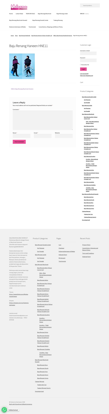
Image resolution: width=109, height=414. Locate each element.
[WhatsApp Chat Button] (4, 409)
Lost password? (84, 73)
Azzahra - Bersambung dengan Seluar (92, 160)
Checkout (61, 248)
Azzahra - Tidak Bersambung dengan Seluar (91, 165)
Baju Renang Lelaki (62, 13)
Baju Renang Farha (89, 170)
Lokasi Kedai (19, 13)
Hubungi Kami (63, 255)
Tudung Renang (58, 20)
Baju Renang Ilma (88, 202)
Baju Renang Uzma (89, 208)
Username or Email (85, 50)
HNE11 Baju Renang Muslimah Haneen (62, 35)
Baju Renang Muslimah (44, 13)
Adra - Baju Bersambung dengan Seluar (92, 122)
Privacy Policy (86, 245)
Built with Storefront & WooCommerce (20, 404)
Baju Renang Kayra (89, 205)
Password (82, 58)
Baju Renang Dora (88, 197)
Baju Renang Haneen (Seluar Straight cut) (41, 35)
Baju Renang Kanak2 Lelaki (40, 20)
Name (15, 133)
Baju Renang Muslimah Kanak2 (18, 20)
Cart (60, 245)
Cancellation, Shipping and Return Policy (51, 27)
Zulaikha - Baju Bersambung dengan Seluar (91, 189)
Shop (16, 35)
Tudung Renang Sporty (90, 217)
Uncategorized (86, 220)
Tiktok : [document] (18, 294)
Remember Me (85, 64)
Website (57, 133)
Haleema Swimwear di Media (17, 27)
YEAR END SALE (30, 13)
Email (36, 133)
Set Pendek (87, 102)
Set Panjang (87, 100)
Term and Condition (88, 253)
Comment (16, 109)
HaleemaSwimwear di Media (67, 251)
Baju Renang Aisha (89, 126)
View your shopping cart (86, 75)
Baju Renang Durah (89, 200)
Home (11, 13)
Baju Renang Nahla (89, 182)
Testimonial (32, 27)
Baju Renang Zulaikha (90, 185)
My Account (62, 258)
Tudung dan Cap (88, 214)
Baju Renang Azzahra (89, 156)
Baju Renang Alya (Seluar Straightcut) (90, 130)
